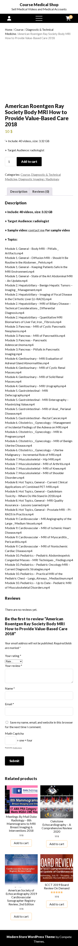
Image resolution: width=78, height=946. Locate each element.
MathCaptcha (17, 748)
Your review (13, 665)
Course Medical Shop (39, 4)
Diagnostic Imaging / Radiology (38, 179)
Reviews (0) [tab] (40, 191)
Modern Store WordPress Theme (31, 937)
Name (10, 688)
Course (18, 29)
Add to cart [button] (21, 843)
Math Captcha (14, 733)
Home (8, 29)
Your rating (13, 656)
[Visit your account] (9, 18)
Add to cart (29, 161)
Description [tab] (18, 191)
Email (9, 704)
